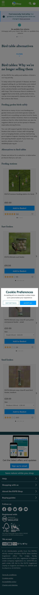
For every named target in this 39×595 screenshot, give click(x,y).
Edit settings (11, 303)
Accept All (28, 303)
